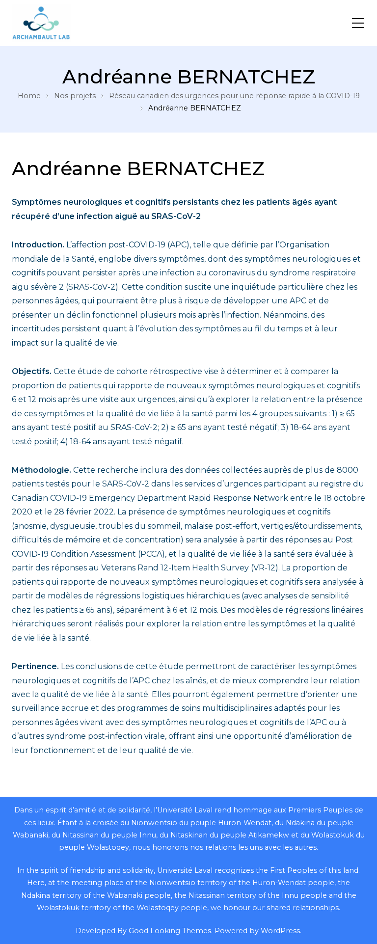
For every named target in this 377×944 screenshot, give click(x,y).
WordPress (280, 930)
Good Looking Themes (170, 930)
